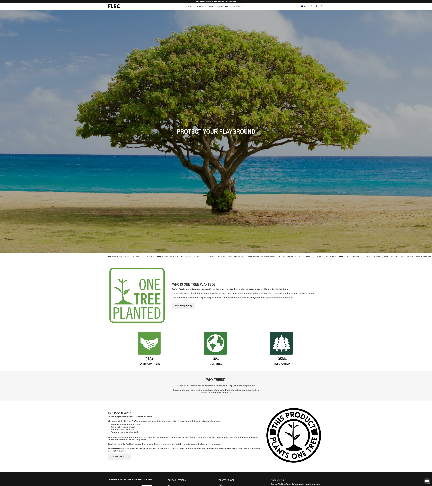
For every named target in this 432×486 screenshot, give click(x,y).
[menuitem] (189, 6)
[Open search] (311, 6)
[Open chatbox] (427, 481)
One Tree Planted (178, 289)
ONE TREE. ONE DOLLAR (119, 456)
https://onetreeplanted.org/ (183, 305)
